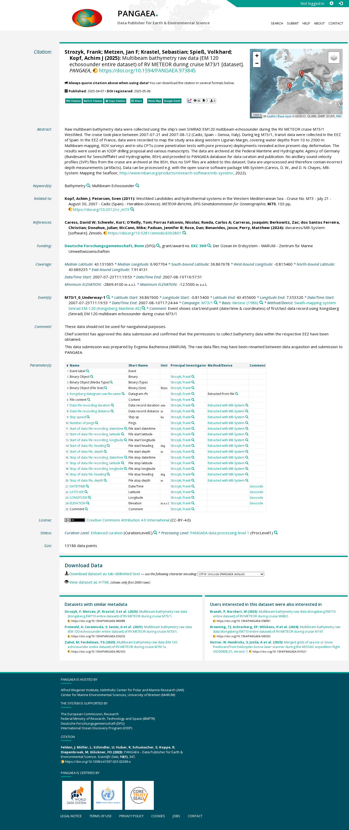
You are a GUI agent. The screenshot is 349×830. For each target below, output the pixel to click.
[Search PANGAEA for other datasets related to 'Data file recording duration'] (112, 405)
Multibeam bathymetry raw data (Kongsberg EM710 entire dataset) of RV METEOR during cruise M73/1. (126, 613)
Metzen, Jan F (121, 51)
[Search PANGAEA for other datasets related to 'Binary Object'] (91, 376)
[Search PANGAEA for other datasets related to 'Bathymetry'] (88, 186)
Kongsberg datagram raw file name (95, 394)
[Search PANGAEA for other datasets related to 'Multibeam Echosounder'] (137, 186)
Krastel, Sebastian (164, 51)
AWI (338, 116)
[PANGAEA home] (87, 13)
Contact (336, 23)
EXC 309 (198, 245)
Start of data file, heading (88, 446)
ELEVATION (78, 503)
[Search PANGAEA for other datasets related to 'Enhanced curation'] (155, 533)
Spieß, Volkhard (210, 51)
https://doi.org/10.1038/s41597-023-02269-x (98, 761)
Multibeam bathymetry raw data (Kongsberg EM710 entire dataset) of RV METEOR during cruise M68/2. (272, 613)
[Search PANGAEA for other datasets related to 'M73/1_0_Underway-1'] (108, 297)
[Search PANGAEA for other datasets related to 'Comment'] (86, 508)
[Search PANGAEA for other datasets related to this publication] (132, 209)
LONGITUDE (78, 497)
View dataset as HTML (89, 582)
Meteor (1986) (245, 302)
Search (277, 23)
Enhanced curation (107, 532)
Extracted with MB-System (226, 405)
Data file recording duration (90, 405)
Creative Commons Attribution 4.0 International (128, 519)
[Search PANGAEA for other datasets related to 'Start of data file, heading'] (108, 445)
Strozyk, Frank (83, 51)
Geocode (256, 486)
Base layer (285, 116)
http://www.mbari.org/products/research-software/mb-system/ (176, 172)
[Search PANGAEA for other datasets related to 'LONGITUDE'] (89, 497)
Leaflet (270, 116)
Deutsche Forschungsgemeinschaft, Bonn (104, 245)
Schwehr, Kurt (111, 222)
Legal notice (71, 816)
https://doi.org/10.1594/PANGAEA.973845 (147, 70)
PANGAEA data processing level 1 (219, 532)
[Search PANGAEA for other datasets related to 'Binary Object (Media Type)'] (111, 382)
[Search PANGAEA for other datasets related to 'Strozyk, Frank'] (192, 376)
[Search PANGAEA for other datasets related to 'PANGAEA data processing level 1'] (276, 533)
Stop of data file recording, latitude (95, 463)
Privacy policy (131, 816)
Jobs (176, 816)
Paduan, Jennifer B (165, 227)
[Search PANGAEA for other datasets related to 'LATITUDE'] (86, 491)
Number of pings (82, 423)
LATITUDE (77, 492)
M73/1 (207, 302)
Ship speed (78, 417)
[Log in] (340, 3)
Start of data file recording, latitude (95, 434)
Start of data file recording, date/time (96, 428)
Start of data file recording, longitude (96, 440)
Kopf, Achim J (86, 57)
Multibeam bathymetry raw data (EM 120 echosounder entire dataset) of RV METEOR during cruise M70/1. (128, 629)
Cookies (158, 816)
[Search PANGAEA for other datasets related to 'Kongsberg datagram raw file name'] (123, 393)
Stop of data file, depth (86, 480)
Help (306, 23)
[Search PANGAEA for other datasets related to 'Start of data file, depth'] (105, 451)
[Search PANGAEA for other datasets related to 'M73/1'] (216, 303)
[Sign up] (331, 3)
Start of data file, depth (86, 451)
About (319, 23)
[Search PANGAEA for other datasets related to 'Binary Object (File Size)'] (105, 387)
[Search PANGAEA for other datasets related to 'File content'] (88, 399)
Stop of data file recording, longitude (96, 469)
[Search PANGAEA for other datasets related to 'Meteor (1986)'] (261, 303)
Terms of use (100, 816)
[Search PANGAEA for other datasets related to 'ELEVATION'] (87, 503)
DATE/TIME (77, 486)
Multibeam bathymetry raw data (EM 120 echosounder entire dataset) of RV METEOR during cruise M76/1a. (121, 644)
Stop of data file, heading (88, 474)
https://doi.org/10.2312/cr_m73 (101, 209)
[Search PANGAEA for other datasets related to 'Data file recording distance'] (112, 411)
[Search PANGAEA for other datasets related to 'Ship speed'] (88, 416)
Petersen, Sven (106, 198)
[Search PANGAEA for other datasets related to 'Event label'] (87, 370)
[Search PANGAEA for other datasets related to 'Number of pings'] (96, 422)
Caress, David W (80, 222)
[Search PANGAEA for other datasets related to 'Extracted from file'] (236, 393)
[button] (290, 87)
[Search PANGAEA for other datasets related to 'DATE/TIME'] (87, 486)
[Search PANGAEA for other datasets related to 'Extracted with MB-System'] (246, 405)
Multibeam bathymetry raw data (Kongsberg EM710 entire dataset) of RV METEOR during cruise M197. (275, 629)
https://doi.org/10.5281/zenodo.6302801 (144, 232)
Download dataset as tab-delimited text (104, 573)
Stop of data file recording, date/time (96, 457)
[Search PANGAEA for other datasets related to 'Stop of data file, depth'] (105, 480)
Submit (293, 23)
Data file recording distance (90, 411)
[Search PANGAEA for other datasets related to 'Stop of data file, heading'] (108, 474)
